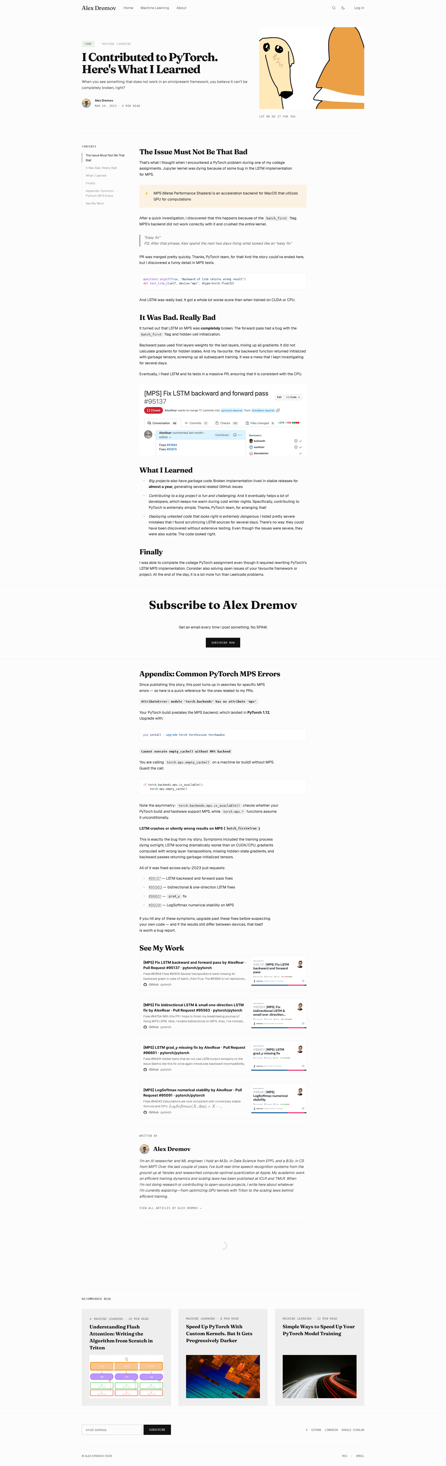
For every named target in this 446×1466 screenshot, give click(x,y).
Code (88, 44)
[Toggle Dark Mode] (343, 8)
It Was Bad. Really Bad (101, 168)
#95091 (155, 905)
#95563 (155, 887)
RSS (344, 1456)
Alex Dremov (99, 7)
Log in (359, 8)
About (182, 8)
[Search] (334, 8)
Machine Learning (155, 8)
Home (128, 8)
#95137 (155, 878)
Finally (90, 183)
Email (360, 1456)
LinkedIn (331, 1430)
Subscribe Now (223, 642)
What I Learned (96, 175)
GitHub (316, 1430)
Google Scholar (352, 1430)
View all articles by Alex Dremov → (170, 1208)
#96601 (155, 896)
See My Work (95, 203)
